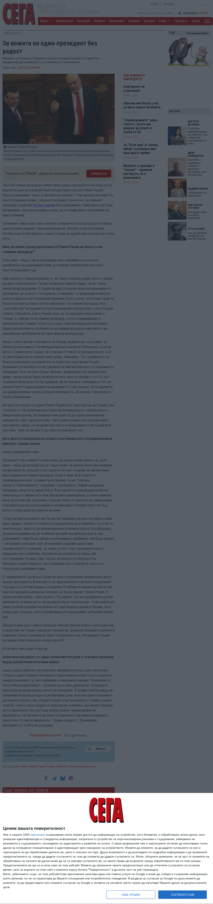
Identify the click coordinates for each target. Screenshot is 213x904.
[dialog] (106, 848)
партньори (37, 834)
